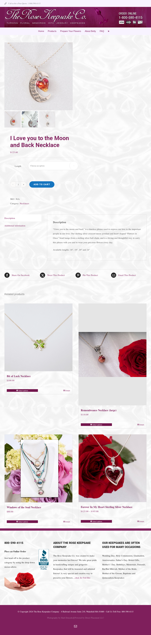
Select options (23, 390)
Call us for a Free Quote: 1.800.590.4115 (24, 3)
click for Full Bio (82, 577)
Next (71, 76)
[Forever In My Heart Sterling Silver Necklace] (112, 468)
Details (67, 390)
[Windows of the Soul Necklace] (38, 468)
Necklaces (24, 203)
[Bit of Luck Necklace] (38, 337)
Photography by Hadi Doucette (60, 617)
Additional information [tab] (14, 225)
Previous (6, 76)
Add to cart (42, 184)
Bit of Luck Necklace (19, 376)
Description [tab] (9, 218)
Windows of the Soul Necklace (24, 507)
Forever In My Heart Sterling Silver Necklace (106, 507)
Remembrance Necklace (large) (98, 410)
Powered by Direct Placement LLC (89, 617)
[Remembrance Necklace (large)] (112, 354)
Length (18, 166)
